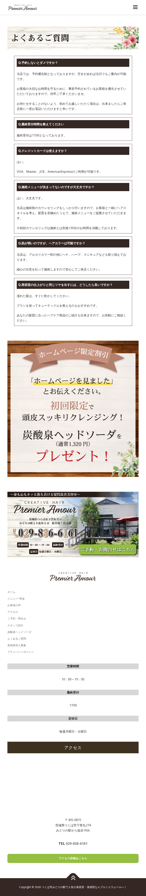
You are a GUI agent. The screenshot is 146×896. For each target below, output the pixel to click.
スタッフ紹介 (15, 625)
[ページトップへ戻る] (73, 878)
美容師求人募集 (16, 645)
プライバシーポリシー (20, 652)
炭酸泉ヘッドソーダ (19, 632)
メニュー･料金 (16, 598)
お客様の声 (14, 605)
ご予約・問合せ (16, 618)
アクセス (12, 612)
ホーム (11, 592)
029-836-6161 (76, 843)
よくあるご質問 (16, 638)
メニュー (135, 7)
